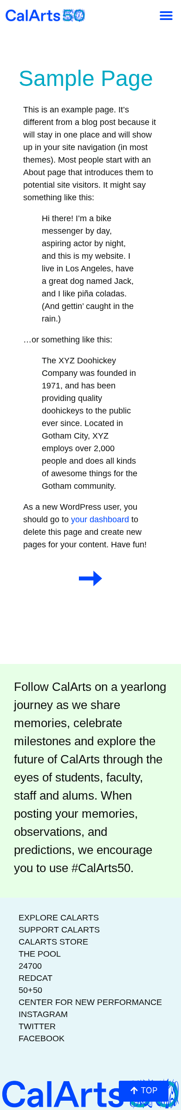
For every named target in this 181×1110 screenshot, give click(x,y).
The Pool (40, 954)
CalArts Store (53, 941)
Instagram (43, 1014)
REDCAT (35, 978)
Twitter (37, 1026)
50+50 (30, 990)
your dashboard (100, 519)
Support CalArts (59, 929)
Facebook (42, 1038)
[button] (165, 15)
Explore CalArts (59, 917)
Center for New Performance (90, 1002)
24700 (30, 966)
